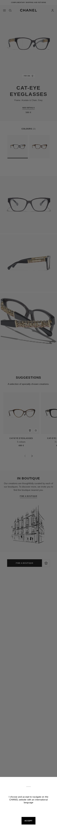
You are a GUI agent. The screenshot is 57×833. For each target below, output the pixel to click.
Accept (28, 821)
